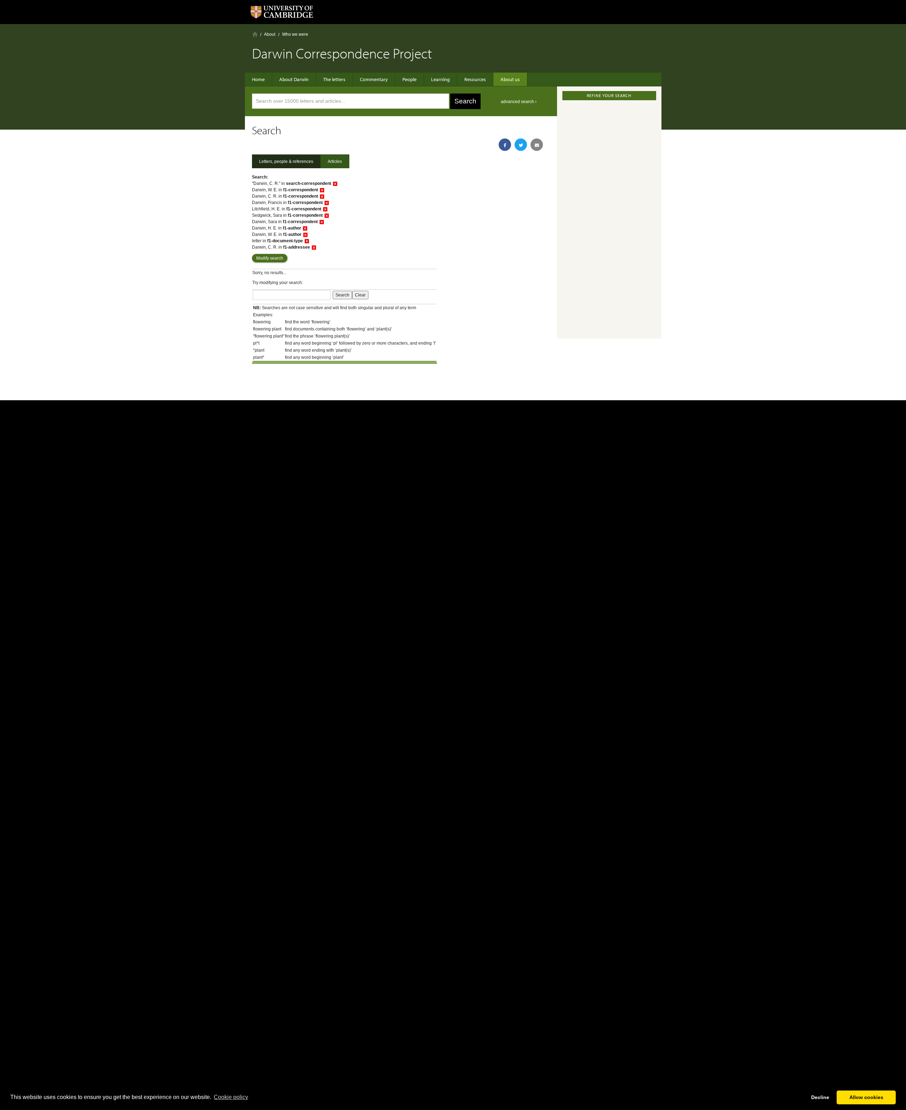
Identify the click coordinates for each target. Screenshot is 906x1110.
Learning (440, 79)
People (409, 79)
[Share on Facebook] (505, 144)
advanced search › (519, 101)
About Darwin (294, 79)
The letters (334, 79)
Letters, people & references (286, 161)
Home (255, 34)
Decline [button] (820, 1097)
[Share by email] (537, 144)
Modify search (269, 258)
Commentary (374, 79)
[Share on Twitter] (521, 144)
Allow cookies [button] (866, 1097)
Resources (475, 79)
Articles (335, 161)
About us (510, 79)
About (269, 34)
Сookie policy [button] (231, 1097)
